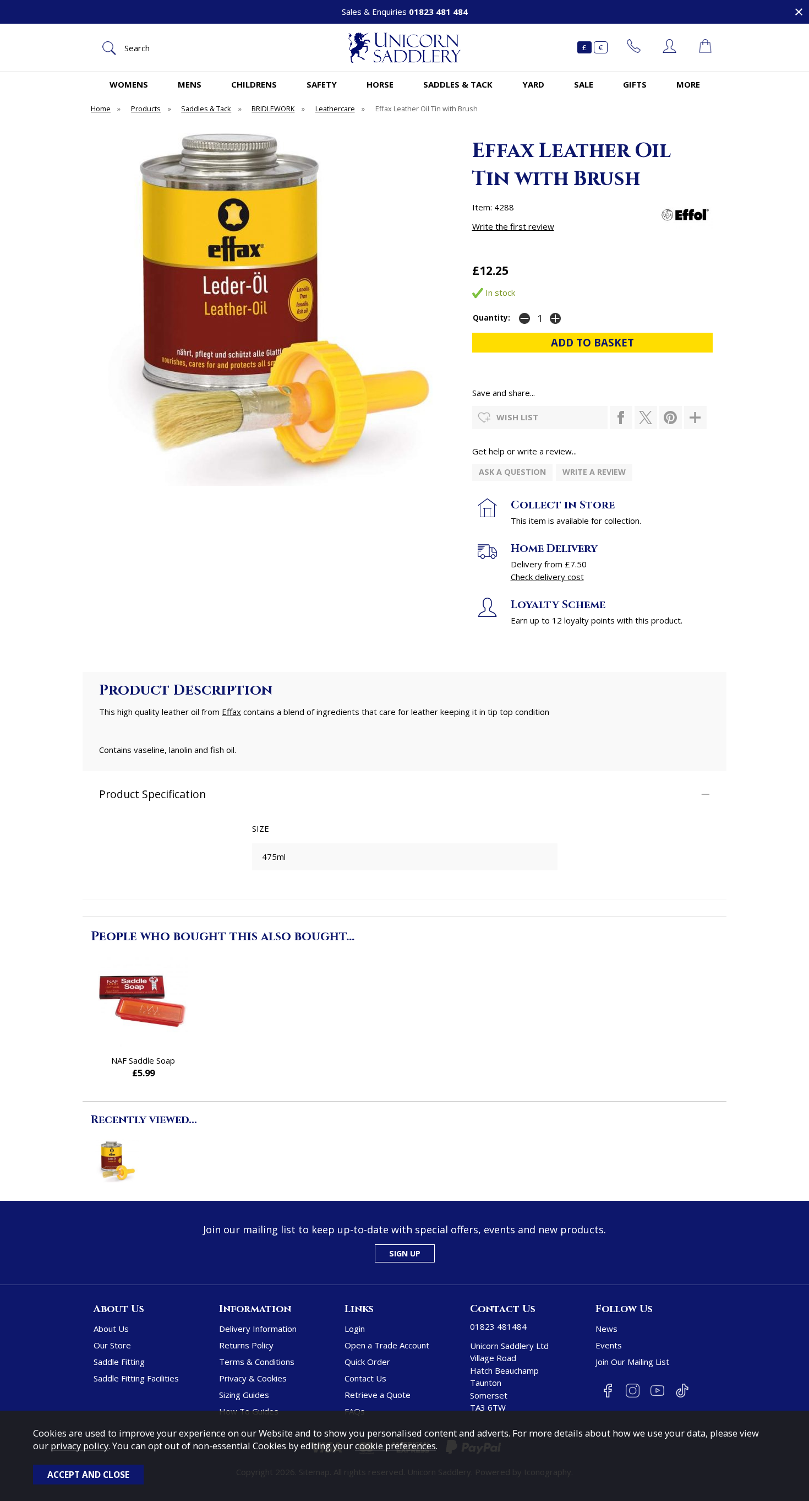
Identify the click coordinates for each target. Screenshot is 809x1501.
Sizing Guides (244, 1394)
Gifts (635, 84)
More (688, 84)
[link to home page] (404, 47)
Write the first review (513, 226)
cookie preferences (395, 1445)
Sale (583, 84)
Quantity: (491, 318)
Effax (231, 711)
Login (355, 1328)
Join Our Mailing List (632, 1361)
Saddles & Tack (458, 84)
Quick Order (367, 1361)
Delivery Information (258, 1328)
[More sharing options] (695, 417)
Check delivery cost (547, 576)
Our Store (112, 1345)
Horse (380, 84)
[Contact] (634, 47)
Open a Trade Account (387, 1345)
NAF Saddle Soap (143, 1060)
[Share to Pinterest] (670, 417)
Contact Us (365, 1378)
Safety (322, 84)
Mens (189, 84)
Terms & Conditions (256, 1361)
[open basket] (705, 47)
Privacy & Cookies (253, 1378)
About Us (111, 1328)
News (606, 1328)
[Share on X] (646, 417)
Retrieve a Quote (378, 1394)
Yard (533, 84)
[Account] (669, 47)
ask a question (512, 472)
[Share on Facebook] (621, 417)
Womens (129, 84)
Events (608, 1345)
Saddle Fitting (119, 1361)
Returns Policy (246, 1345)
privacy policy (79, 1445)
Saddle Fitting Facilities (136, 1378)
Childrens (254, 84)
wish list (517, 416)
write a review (594, 472)
